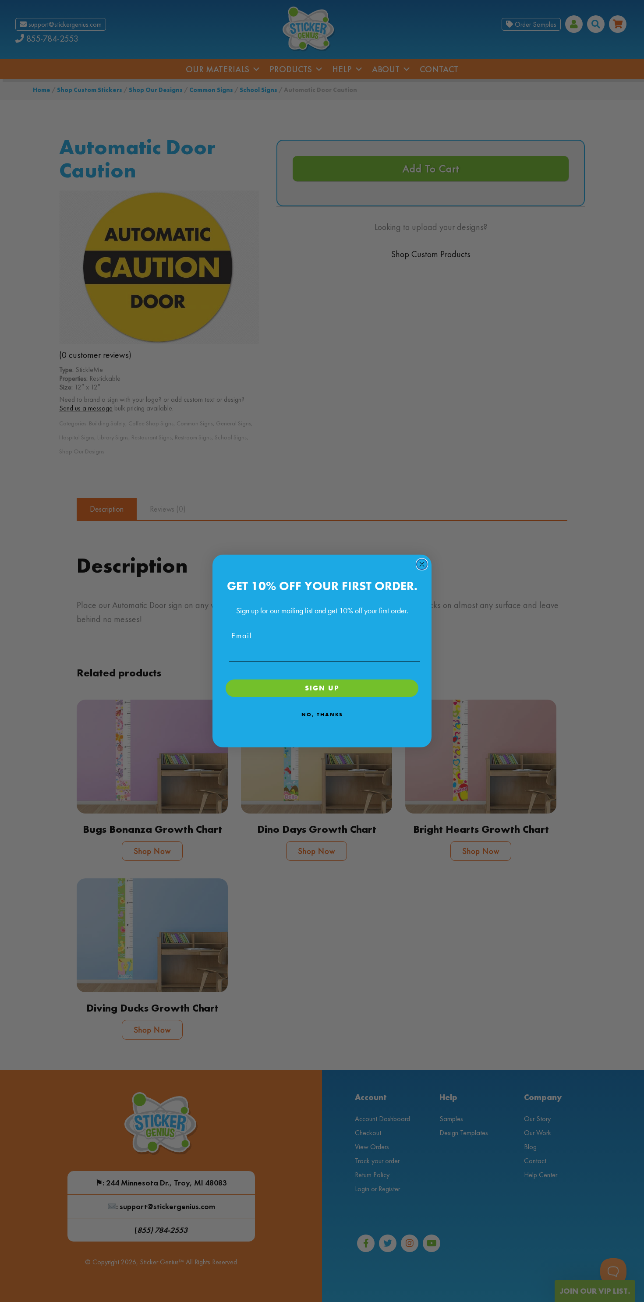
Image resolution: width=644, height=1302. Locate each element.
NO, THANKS (322, 714)
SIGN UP (322, 688)
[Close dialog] (422, 564)
